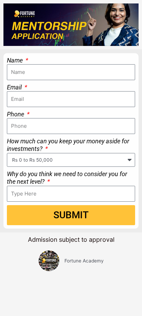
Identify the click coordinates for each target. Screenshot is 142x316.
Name (15, 60)
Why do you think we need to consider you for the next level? (67, 177)
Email (15, 87)
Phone (16, 114)
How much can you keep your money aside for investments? (68, 145)
